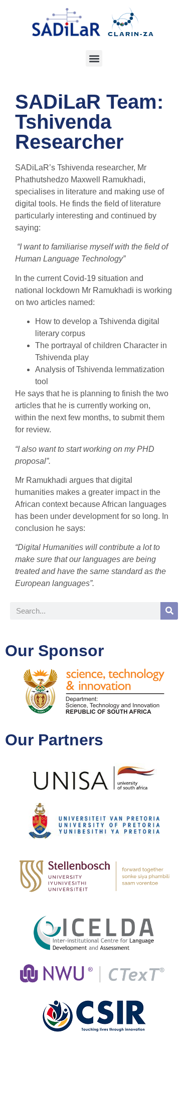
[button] (94, 58)
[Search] (169, 611)
